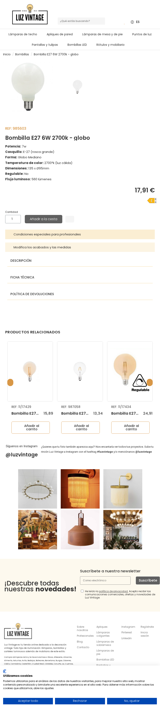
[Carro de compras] (118, 22)
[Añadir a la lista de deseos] (69, 219)
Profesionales (85, 636)
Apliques (102, 627)
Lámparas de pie (105, 652)
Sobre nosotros (82, 628)
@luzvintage (21, 454)
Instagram (128, 627)
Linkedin (126, 638)
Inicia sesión (145, 634)
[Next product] (155, 54)
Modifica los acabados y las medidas (42, 247)
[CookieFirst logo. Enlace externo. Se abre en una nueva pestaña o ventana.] (4, 671)
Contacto (83, 647)
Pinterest (126, 632)
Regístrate (147, 627)
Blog (80, 641)
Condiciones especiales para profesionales (47, 234)
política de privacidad (113, 591)
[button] (104, 34)
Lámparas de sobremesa (105, 643)
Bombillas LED (105, 659)
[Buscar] (101, 21)
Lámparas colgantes (103, 634)
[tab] (80, 234)
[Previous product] (151, 54)
